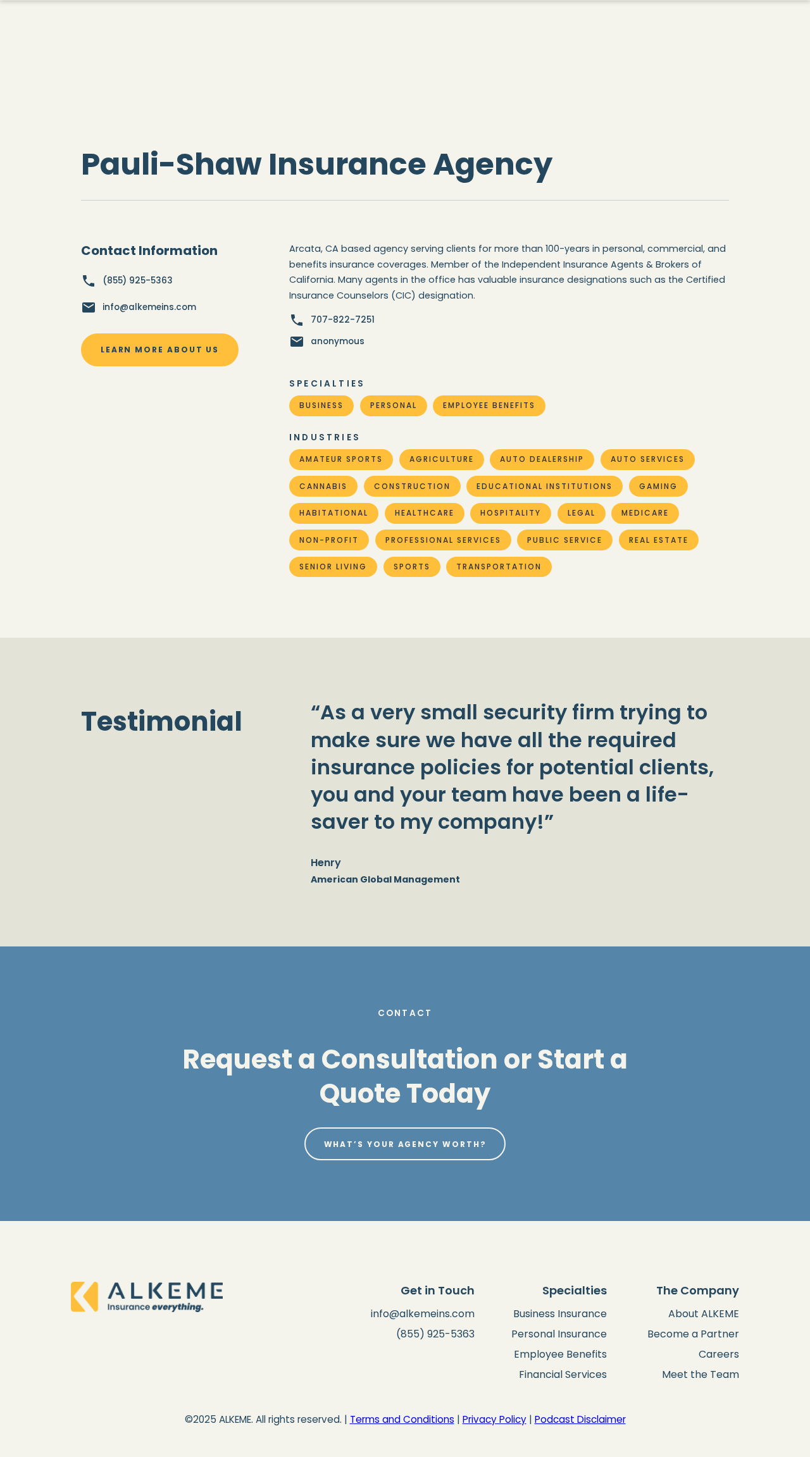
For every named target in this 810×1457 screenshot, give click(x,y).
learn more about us (160, 349)
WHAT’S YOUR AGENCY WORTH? (405, 1144)
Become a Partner (693, 1334)
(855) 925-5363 (435, 1334)
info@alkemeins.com (423, 1313)
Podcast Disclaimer (580, 1419)
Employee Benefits (560, 1354)
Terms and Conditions (402, 1419)
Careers (719, 1354)
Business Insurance (560, 1313)
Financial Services (563, 1374)
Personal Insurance (559, 1334)
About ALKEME (703, 1313)
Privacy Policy (494, 1419)
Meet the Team (700, 1374)
